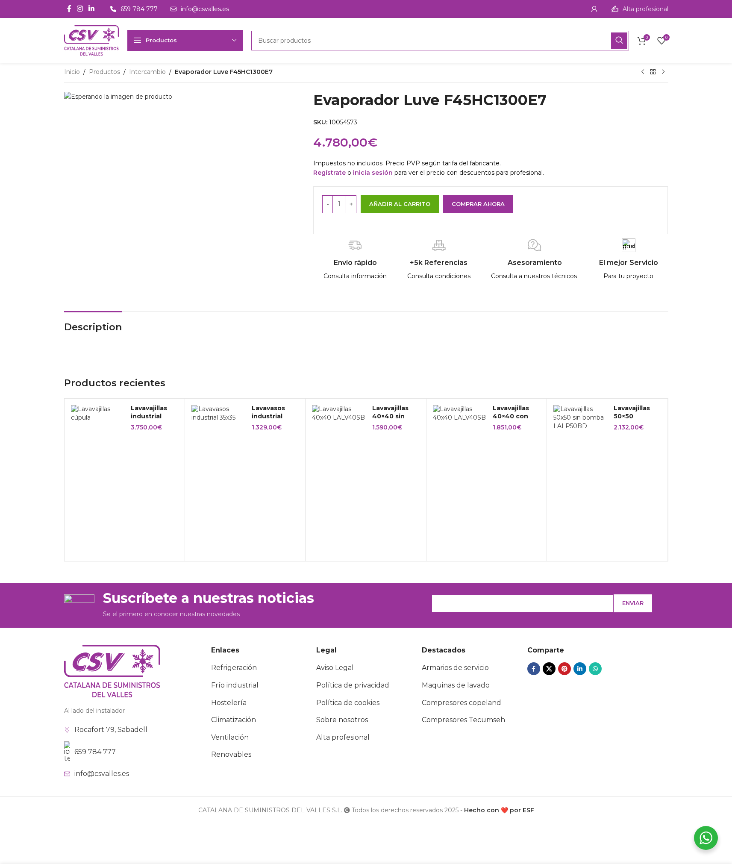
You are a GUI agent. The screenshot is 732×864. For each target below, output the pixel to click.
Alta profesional (343, 737)
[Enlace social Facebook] (69, 8)
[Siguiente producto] (663, 72)
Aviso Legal (335, 668)
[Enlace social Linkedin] (91, 8)
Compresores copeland (461, 703)
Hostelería (229, 703)
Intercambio (147, 72)
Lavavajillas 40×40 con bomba (511, 416)
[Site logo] (91, 40)
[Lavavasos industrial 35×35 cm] (218, 413)
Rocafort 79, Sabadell (110, 730)
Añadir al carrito (399, 203)
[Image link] (112, 670)
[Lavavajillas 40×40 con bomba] (460, 413)
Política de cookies (347, 703)
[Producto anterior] (643, 72)
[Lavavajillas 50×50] (580, 417)
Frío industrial (235, 685)
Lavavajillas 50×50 (632, 412)
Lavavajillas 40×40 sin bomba (390, 416)
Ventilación (230, 737)
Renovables (231, 754)
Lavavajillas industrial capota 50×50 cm (153, 420)
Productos (104, 72)
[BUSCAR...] (619, 40)
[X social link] (549, 668)
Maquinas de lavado (456, 685)
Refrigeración (234, 668)
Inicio (72, 72)
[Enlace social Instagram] (80, 8)
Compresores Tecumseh (463, 720)
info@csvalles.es (101, 774)
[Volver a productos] (653, 72)
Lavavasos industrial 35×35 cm (268, 416)
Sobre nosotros (342, 720)
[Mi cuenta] (594, 9)
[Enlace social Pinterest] (564, 668)
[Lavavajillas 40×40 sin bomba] (339, 413)
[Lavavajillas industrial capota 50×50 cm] (98, 413)
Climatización (233, 720)
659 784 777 (95, 752)
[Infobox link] (639, 9)
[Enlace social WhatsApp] (595, 668)
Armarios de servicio (455, 668)
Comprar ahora (478, 203)
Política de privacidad (352, 685)
